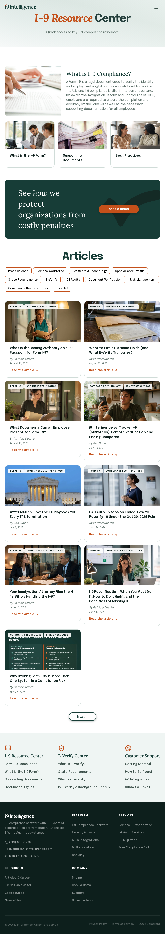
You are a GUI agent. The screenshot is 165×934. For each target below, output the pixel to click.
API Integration (137, 779)
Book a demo (118, 209)
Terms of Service (123, 924)
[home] (20, 7)
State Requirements (75, 772)
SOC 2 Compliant (149, 924)
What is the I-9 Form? (22, 772)
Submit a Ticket (137, 787)
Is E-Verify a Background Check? (84, 787)
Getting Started (138, 764)
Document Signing (19, 787)
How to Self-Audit (139, 772)
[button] (156, 7)
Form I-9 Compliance (21, 764)
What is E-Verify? (72, 764)
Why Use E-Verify (71, 779)
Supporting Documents (24, 779)
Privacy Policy (98, 924)
